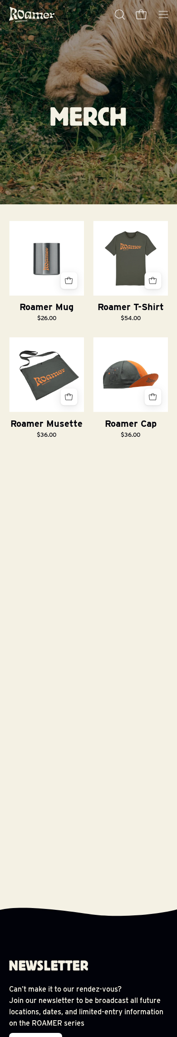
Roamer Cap (131, 423)
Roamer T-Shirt (131, 306)
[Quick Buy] (152, 280)
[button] (119, 14)
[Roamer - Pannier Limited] (31, 14)
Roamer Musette (46, 423)
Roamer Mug (47, 306)
